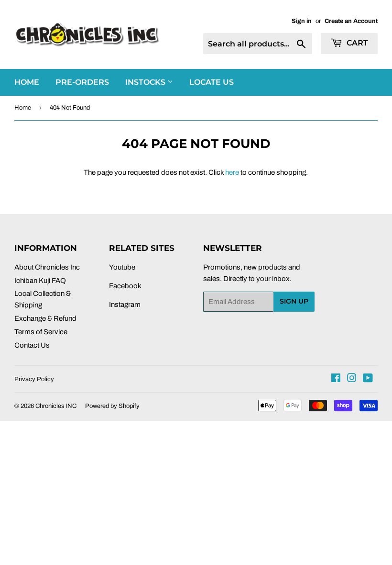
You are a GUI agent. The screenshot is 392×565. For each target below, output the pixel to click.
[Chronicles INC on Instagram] (352, 379)
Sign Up (294, 301)
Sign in (302, 21)
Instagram (125, 304)
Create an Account (351, 21)
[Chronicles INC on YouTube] (368, 379)
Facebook (125, 286)
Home (22, 107)
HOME (26, 82)
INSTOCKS (146, 82)
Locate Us (211, 82)
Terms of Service (40, 332)
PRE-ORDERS (82, 82)
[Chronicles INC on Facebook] (336, 379)
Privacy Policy (34, 379)
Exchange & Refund (45, 318)
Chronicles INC (55, 406)
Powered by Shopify (112, 406)
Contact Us (32, 345)
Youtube (122, 267)
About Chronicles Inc (47, 267)
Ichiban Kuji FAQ (40, 280)
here (232, 172)
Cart (356, 42)
